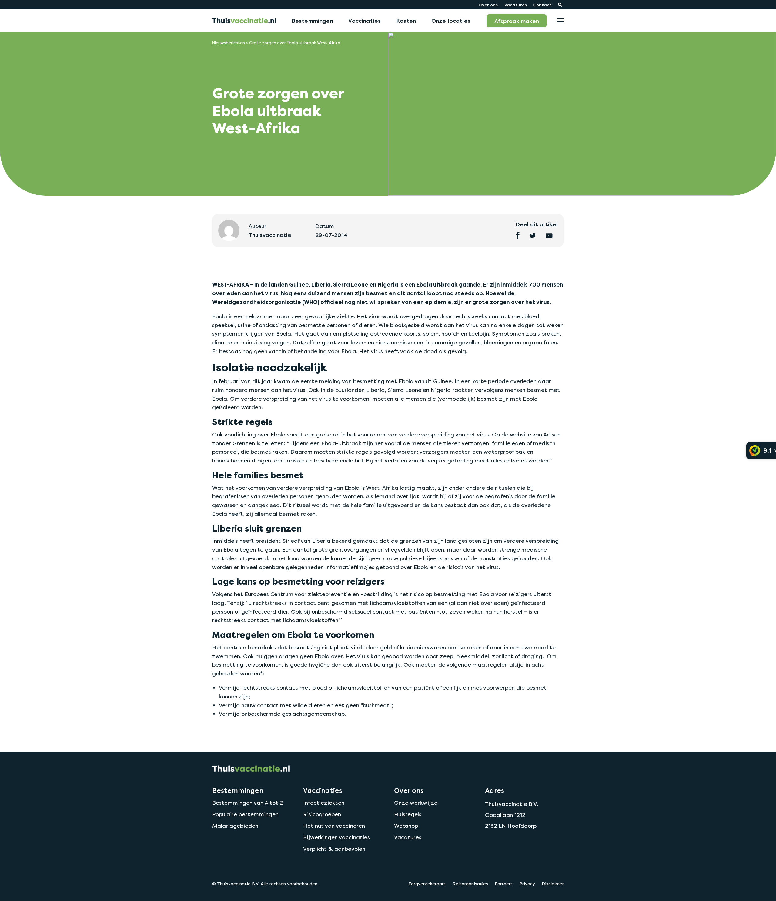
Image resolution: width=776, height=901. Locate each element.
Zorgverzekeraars (427, 883)
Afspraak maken (516, 21)
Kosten (406, 20)
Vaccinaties (364, 20)
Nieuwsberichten (228, 42)
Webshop (406, 825)
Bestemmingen (312, 20)
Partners (504, 883)
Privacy (527, 883)
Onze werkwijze (415, 802)
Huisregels (407, 814)
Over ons (488, 5)
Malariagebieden (235, 825)
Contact (542, 5)
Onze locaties (450, 20)
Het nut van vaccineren (334, 825)
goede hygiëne (310, 664)
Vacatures (515, 5)
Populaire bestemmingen (245, 814)
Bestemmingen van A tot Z (247, 802)
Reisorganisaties (470, 883)
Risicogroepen (322, 814)
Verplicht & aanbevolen (334, 848)
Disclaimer (553, 883)
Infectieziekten (323, 802)
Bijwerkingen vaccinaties (336, 837)
